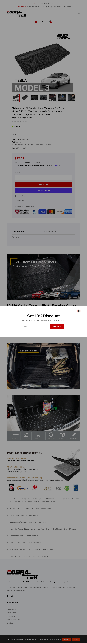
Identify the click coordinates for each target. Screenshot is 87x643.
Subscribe (57, 326)
